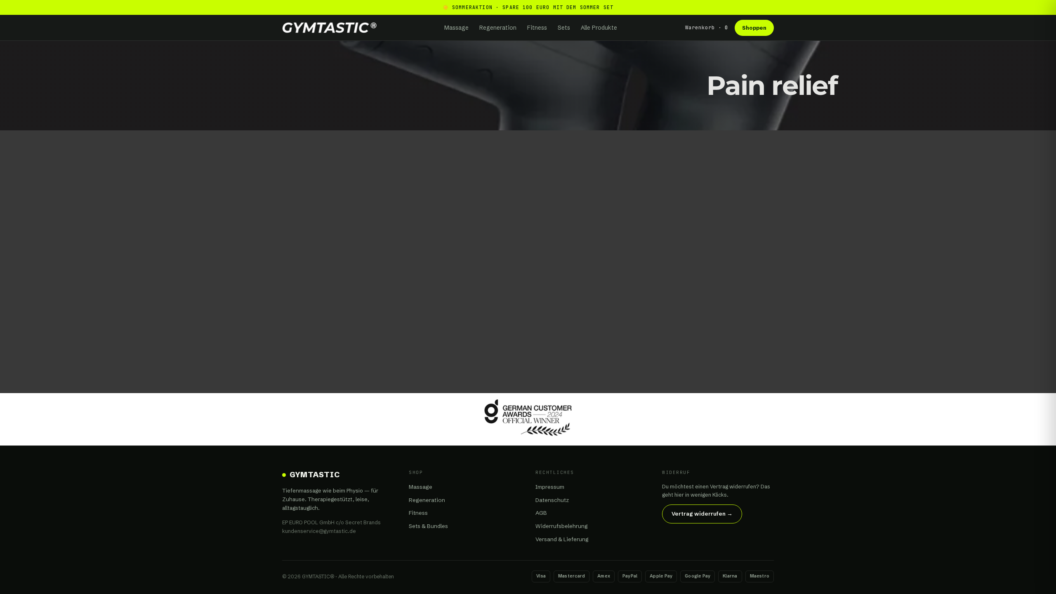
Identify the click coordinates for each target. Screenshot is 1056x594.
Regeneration (497, 27)
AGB (541, 512)
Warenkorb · (706, 27)
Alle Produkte (599, 27)
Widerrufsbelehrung (561, 526)
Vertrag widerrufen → (702, 513)
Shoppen (754, 27)
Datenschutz (552, 500)
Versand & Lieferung (562, 539)
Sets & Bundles (428, 526)
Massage (456, 27)
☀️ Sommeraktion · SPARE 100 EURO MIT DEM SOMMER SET (528, 7)
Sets (564, 27)
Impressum (549, 486)
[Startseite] (329, 27)
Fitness (537, 27)
